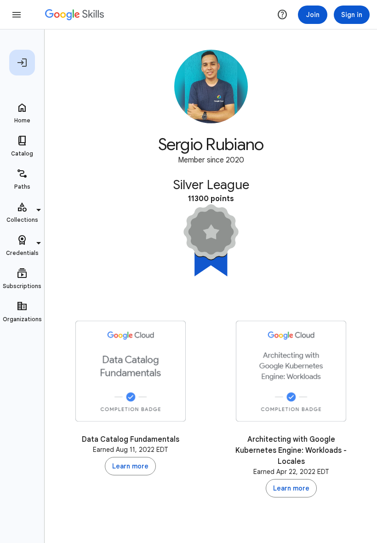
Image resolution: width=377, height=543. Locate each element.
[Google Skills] (74, 14)
